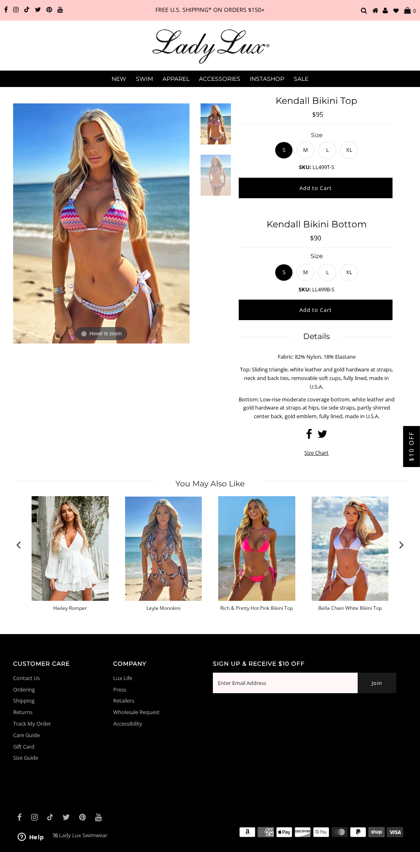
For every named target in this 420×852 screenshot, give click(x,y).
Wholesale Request (136, 712)
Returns (22, 712)
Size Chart (316, 452)
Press (119, 689)
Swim (144, 78)
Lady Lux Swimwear (83, 835)
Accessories (219, 78)
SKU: (305, 167)
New (119, 78)
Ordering (24, 689)
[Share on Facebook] (309, 436)
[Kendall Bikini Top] (215, 129)
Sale (301, 78)
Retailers (123, 700)
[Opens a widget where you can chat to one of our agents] (30, 837)
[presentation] (19, 545)
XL (349, 149)
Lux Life (122, 678)
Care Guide (26, 735)
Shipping (23, 700)
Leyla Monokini (163, 608)
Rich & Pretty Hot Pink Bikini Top (256, 608)
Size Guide (25, 757)
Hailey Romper (70, 608)
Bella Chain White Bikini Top (350, 608)
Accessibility (127, 723)
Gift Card (23, 746)
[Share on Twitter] (322, 436)
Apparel (175, 78)
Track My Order (32, 723)
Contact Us (26, 678)
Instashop (267, 78)
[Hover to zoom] (101, 223)
